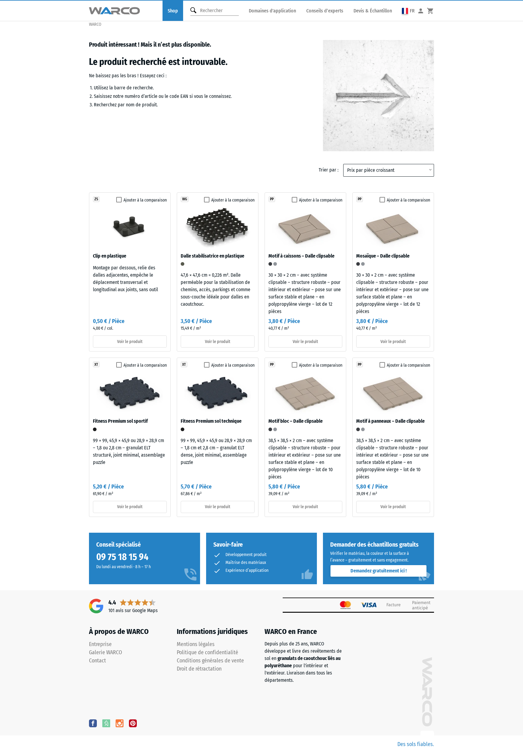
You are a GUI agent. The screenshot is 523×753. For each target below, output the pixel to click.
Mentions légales (196, 644)
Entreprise (100, 644)
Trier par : (328, 170)
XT (96, 364)
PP (272, 199)
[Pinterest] (133, 723)
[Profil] (421, 11)
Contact (97, 660)
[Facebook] (93, 723)
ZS (96, 199)
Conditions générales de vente (210, 660)
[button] (408, 11)
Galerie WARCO (105, 652)
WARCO (95, 24)
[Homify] (106, 723)
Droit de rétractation (199, 668)
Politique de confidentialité (207, 652)
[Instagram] (119, 723)
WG (184, 199)
